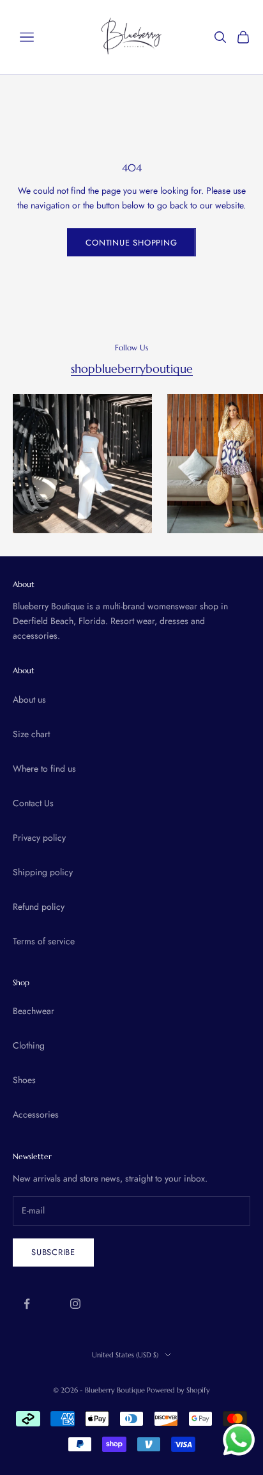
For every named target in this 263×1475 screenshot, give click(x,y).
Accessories (36, 1114)
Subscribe (53, 1252)
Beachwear (33, 1010)
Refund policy (38, 906)
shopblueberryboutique (132, 368)
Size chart (31, 734)
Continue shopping (131, 243)
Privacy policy (39, 837)
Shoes (24, 1079)
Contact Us (33, 803)
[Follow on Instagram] (75, 1304)
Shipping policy (43, 872)
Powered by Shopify (178, 1389)
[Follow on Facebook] (27, 1304)
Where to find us (44, 768)
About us (29, 699)
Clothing (29, 1045)
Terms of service (44, 941)
